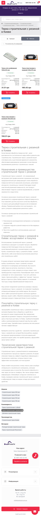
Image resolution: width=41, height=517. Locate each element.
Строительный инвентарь (11, 23)
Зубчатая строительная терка (11, 413)
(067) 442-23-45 (30, 2)
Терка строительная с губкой (11, 407)
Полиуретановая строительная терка (13, 427)
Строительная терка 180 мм (10, 395)
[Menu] (3, 3)
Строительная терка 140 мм (10, 401)
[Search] (3, 19)
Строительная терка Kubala (10, 420)
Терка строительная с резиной (11, 410)
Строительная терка (8, 25)
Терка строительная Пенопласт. (12, 430)
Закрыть (20, 13)
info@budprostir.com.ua (20, 500)
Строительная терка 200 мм (11, 392)
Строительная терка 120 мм (10, 398)
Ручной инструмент (25, 23)
